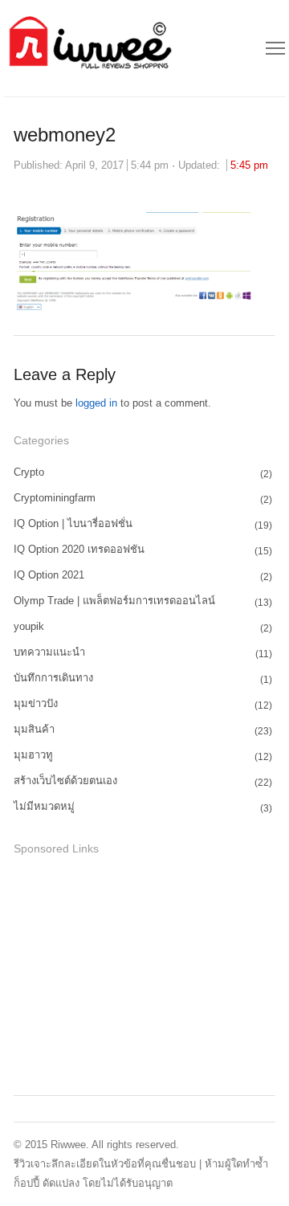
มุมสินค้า (34, 729)
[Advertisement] (134, 973)
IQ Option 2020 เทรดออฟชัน (79, 549)
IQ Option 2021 (49, 575)
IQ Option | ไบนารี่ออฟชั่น (73, 523)
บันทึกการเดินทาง (53, 678)
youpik (29, 626)
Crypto (29, 472)
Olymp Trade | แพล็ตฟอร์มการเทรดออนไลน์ (114, 601)
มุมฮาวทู (33, 755)
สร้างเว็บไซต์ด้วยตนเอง (65, 781)
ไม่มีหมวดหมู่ (44, 806)
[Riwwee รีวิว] (88, 48)
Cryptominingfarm (55, 498)
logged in (96, 403)
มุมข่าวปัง (36, 703)
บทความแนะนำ (49, 652)
